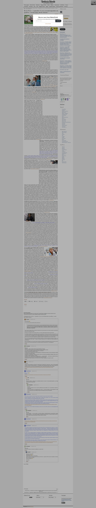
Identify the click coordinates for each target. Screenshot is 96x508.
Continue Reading (48, 23)
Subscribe (58, 20)
